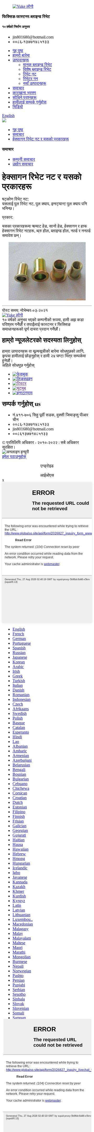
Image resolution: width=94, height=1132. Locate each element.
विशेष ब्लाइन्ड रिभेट (37, 69)
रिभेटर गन (30, 78)
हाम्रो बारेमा (21, 55)
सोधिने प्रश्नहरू (25, 97)
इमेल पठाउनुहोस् (14, 456)
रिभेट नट (29, 74)
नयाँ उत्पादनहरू (34, 83)
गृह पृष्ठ (18, 50)
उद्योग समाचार (23, 164)
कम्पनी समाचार (24, 159)
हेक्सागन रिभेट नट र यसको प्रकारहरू (41, 139)
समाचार (18, 88)
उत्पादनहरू (21, 60)
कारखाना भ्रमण (24, 92)
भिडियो (18, 107)
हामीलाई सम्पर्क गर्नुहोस (29, 102)
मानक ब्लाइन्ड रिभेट (37, 64)
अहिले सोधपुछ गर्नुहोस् (18, 365)
